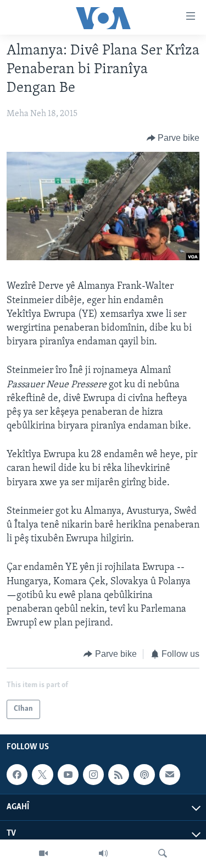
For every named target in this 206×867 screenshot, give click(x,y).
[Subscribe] (169, 774)
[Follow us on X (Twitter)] (42, 774)
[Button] (173, 138)
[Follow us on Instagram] (93, 774)
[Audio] (103, 853)
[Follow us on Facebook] (17, 774)
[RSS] (118, 774)
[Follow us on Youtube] (68, 774)
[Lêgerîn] (162, 853)
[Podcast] (143, 774)
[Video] (43, 853)
